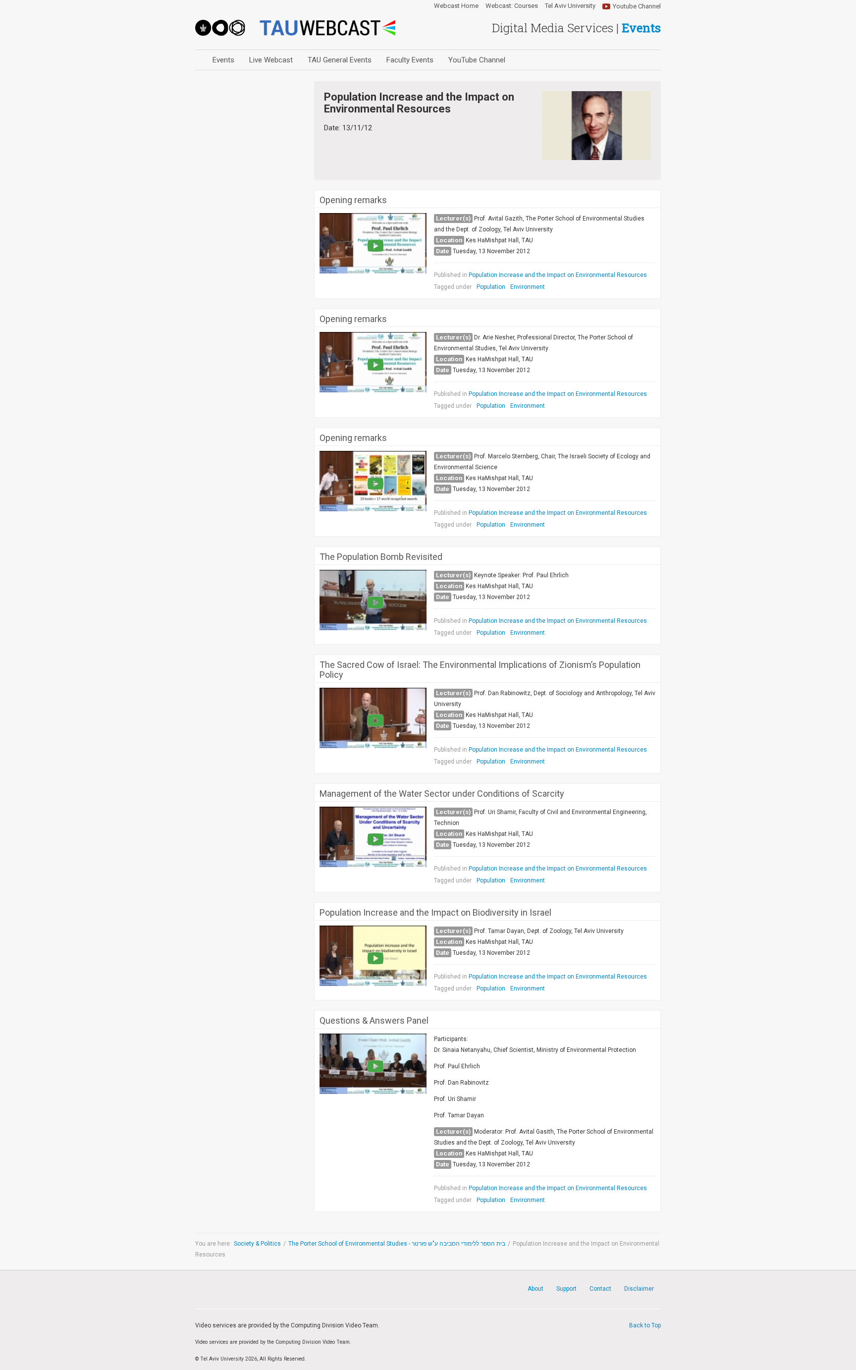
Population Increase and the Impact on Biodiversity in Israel (435, 913)
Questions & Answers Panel (374, 1021)
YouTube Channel (476, 59)
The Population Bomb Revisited (381, 557)
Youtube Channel (637, 6)
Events (223, 59)
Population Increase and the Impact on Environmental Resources (558, 275)
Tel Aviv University (570, 5)
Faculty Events (409, 59)
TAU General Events (340, 59)
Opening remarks (353, 200)
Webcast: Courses (511, 5)
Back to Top (645, 1325)
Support (566, 1288)
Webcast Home (456, 5)
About (535, 1288)
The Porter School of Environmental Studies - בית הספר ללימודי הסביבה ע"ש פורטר (396, 1243)
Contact (600, 1288)
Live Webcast (271, 59)
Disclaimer (639, 1288)
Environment (527, 286)
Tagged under (453, 286)
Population (491, 286)
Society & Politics (257, 1243)
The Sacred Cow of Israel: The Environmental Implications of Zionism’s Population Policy (480, 670)
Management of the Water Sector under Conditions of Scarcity (442, 794)
